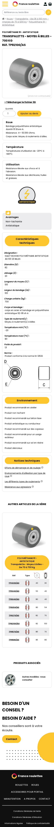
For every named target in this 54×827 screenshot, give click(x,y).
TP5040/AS (14, 591)
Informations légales (14, 823)
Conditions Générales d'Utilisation (27, 817)
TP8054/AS (14, 607)
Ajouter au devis (29, 113)
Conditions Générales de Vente (27, 811)
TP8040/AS (14, 599)
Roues (35, 785)
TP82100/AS (14, 623)
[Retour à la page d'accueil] (3, 18)
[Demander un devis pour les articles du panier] (50, 4)
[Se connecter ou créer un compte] (45, 4)
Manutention (12, 798)
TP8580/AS (14, 640)
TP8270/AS (14, 615)
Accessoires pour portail (27, 792)
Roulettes (21, 785)
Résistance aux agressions (18, 486)
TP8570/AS (14, 631)
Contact (11, 739)
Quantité (9, 108)
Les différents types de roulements (22, 481)
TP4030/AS (14, 583)
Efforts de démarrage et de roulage (23, 467)
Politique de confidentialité (38, 823)
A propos (29, 798)
